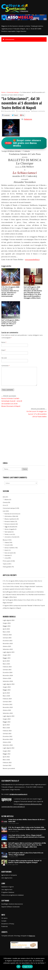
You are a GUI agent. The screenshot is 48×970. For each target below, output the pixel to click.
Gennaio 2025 (7, 669)
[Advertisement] (24, 66)
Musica (5, 540)
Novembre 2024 (8, 675)
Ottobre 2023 (7, 710)
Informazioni (9, 39)
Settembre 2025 (8, 649)
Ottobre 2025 (7, 646)
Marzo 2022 (6, 759)
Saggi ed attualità (10, 526)
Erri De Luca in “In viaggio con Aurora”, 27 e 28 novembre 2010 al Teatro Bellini (37, 414)
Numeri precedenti (9, 768)
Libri (4, 511)
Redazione (28, 119)
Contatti (3, 921)
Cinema (5, 502)
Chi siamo (4, 918)
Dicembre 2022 (7, 736)
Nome (3, 342)
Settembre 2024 (8, 681)
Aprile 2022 (6, 757)
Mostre (7, 499)
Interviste (7, 555)
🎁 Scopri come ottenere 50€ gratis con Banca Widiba (23, 143)
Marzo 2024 (6, 696)
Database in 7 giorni (7, 887)
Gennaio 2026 (7, 638)
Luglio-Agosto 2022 (8, 748)
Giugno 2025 (6, 655)
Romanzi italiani (9, 521)
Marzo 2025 (6, 664)
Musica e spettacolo (10, 519)
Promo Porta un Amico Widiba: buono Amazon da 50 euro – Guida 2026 (27, 820)
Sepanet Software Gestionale (10, 907)
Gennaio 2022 (7, 765)
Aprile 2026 (6, 629)
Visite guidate (7, 567)
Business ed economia (11, 514)
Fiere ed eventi (9, 553)
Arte (4, 497)
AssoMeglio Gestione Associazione (12, 904)
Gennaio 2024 (7, 701)
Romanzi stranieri (10, 524)
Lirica (6, 558)
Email (3, 350)
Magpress (32, 936)
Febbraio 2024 (7, 699)
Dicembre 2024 (7, 672)
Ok (18, 966)
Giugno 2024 (6, 687)
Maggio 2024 (6, 690)
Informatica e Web (10, 516)
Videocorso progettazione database (12, 895)
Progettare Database (7, 892)
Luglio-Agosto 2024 (8, 684)
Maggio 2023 (6, 722)
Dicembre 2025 (7, 640)
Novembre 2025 (8, 643)
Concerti (7, 545)
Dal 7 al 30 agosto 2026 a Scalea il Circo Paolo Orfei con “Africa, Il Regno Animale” (10, 322)
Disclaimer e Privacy (7, 924)
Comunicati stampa (24, 111)
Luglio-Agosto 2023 (8, 716)
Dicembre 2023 (7, 704)
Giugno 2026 (6, 623)
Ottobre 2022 (7, 742)
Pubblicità (4, 926)
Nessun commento (39, 111)
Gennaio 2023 (7, 733)
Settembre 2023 (8, 713)
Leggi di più (27, 966)
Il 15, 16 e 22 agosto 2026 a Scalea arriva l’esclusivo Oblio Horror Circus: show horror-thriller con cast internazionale (10, 291)
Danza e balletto (9, 547)
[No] (45, 963)
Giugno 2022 (6, 751)
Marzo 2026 (6, 632)
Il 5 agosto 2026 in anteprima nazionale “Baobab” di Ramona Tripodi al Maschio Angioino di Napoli (24, 862)
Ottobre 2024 (7, 678)
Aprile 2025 (6, 661)
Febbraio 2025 (7, 667)
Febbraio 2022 (7, 762)
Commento (5, 365)
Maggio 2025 (6, 658)
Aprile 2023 (6, 725)
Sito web (4, 358)
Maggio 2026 (6, 626)
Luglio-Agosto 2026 (8, 620)
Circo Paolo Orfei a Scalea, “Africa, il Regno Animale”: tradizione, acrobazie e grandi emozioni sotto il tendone (26, 836)
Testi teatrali (8, 532)
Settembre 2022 (8, 745)
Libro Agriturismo (6, 878)
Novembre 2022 (8, 739)
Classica (7, 542)
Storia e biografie (10, 529)
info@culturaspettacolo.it (18, 794)
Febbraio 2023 (7, 730)
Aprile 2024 (6, 693)
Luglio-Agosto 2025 (8, 652)
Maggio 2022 (6, 754)
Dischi (6, 550)
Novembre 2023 (8, 707)
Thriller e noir (8, 534)
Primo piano (6, 561)
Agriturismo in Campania (9, 875)
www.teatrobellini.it (32, 259)
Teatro (5, 564)
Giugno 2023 (6, 719)
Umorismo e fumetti (11, 537)
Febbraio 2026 (7, 635)
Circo (4, 505)
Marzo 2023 (6, 727)
